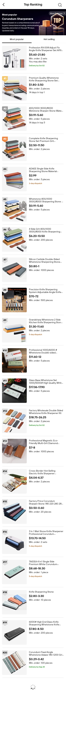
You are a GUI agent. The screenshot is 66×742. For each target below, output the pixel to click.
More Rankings (56, 13)
